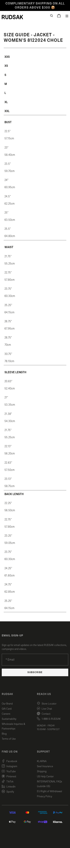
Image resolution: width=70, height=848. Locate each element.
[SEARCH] (51, 15)
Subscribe (35, 672)
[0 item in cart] (59, 15)
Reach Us (44, 694)
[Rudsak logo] (12, 17)
